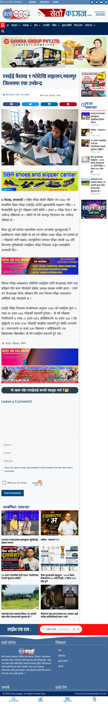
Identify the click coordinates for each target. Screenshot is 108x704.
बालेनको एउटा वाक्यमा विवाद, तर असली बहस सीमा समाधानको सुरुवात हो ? (18, 615)
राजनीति (46, 25)
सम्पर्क (55, 2)
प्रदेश (36, 25)
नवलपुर (26, 25)
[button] (11, 104)
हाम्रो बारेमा (44, 2)
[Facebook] (92, 2)
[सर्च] (94, 698)
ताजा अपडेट (13, 701)
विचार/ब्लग (78, 25)
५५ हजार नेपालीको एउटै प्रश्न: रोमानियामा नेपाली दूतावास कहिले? (19, 577)
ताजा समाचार (91, 105)
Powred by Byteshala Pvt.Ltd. (91, 693)
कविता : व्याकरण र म (50, 539)
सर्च (94, 701)
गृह (8, 25)
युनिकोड (32, 2)
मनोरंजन (88, 25)
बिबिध (54, 25)
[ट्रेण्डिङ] (40, 698)
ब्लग (60, 650)
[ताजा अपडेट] (13, 698)
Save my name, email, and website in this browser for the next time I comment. (38, 469)
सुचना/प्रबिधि (67, 25)
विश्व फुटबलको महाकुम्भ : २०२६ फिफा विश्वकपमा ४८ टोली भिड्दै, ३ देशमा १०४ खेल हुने (58, 578)
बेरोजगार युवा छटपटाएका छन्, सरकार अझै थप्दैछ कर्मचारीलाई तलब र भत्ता (59, 615)
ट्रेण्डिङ (40, 701)
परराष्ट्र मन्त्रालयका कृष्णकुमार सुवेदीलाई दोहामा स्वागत (98, 118)
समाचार (14, 25)
